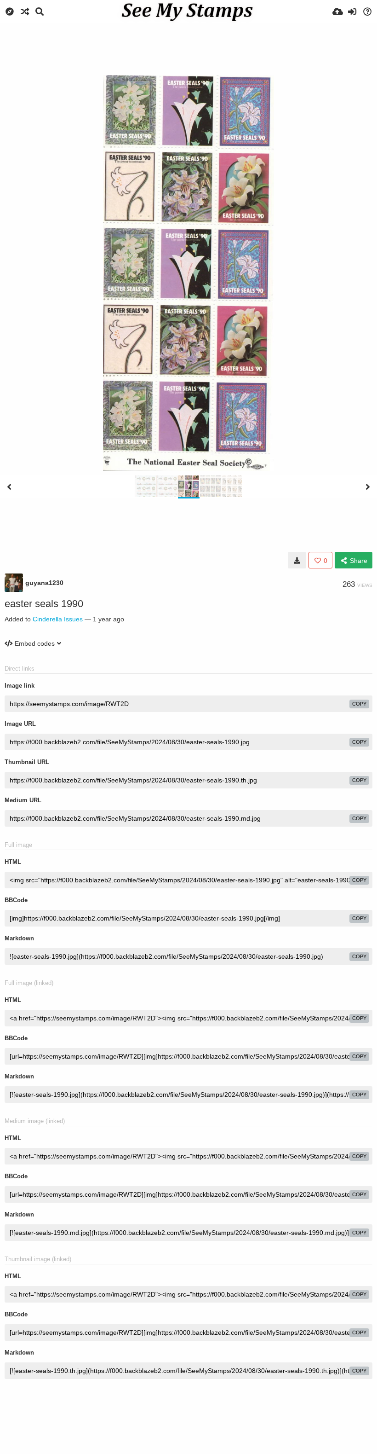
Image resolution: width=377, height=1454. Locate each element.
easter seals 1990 (44, 603)
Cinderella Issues (58, 619)
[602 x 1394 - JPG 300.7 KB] (297, 560)
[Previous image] (9, 487)
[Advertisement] (188, 48)
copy (359, 704)
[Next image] (368, 487)
